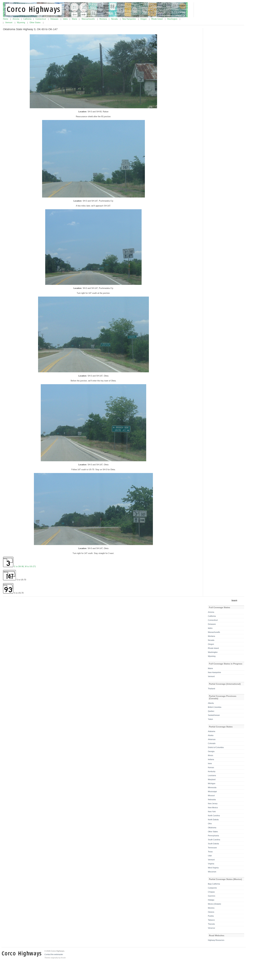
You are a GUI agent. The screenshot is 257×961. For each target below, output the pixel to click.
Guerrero (211, 896)
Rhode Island (157, 19)
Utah (210, 856)
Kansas (211, 767)
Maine (75, 19)
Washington (172, 19)
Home (6, 19)
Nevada (114, 19)
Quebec (211, 711)
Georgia (211, 751)
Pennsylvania (213, 836)
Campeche (212, 888)
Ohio (210, 824)
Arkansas (212, 739)
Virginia (211, 864)
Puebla (211, 916)
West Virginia (213, 868)
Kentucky (211, 771)
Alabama (211, 731)
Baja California (214, 884)
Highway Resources (216, 940)
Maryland (212, 779)
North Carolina (214, 816)
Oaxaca (211, 912)
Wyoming (21, 22)
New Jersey (212, 804)
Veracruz (211, 928)
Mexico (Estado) (214, 904)
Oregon (143, 19)
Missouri (211, 796)
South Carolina (214, 840)
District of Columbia (216, 747)
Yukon (210, 719)
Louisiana (212, 775)
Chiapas (211, 892)
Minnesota (212, 788)
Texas (210, 852)
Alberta (211, 703)
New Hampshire (129, 19)
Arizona (16, 19)
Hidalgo (211, 900)
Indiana (211, 759)
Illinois (210, 755)
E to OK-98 (19, 566)
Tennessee (212, 848)
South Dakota (213, 844)
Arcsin (63, 958)
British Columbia (214, 707)
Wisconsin (212, 872)
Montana (103, 19)
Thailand (211, 689)
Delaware (54, 19)
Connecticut (41, 19)
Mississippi (212, 792)
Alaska (210, 735)
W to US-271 (30, 566)
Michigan (211, 783)
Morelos (211, 908)
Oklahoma (212, 828)
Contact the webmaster (53, 954)
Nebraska (212, 800)
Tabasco (211, 920)
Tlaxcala (211, 924)
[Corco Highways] (95, 17)
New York (212, 812)
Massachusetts (88, 19)
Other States (35, 22)
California (27, 19)
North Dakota (213, 820)
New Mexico (213, 808)
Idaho (65, 19)
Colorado (212, 743)
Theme (47, 958)
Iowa (210, 763)
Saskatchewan (214, 715)
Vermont (9, 22)
